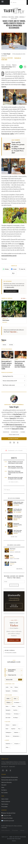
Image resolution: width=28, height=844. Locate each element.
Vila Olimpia (16, 717)
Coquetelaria (9, 743)
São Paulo (11, 344)
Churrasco (8, 736)
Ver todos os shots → (14, 482)
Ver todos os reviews (14, 438)
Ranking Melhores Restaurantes (9, 777)
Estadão (17, 416)
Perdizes (14, 706)
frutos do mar (5, 133)
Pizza (19, 728)
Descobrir (3, 785)
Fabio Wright (6, 54)
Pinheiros (16, 687)
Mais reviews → (19, 568)
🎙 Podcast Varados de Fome (8, 813)
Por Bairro (4, 790)
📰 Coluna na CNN (6, 815)
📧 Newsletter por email (7, 820)
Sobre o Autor (4, 799)
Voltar (13, 840)
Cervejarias (17, 743)
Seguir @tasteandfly (11, 291)
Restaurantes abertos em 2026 (9, 780)
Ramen (7, 728)
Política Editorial (5, 801)
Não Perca (11, 16)
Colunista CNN (6, 432)
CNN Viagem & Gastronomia (14, 424)
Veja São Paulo (17, 414)
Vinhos (16, 16)
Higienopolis (8, 691)
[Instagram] (2, 770)
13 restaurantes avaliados (10, 652)
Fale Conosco (4, 804)
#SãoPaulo (5, 16)
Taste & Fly (13, 418)
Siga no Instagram (14, 605)
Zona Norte (15, 710)
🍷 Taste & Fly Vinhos (7, 818)
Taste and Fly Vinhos (6, 66)
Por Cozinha (4, 792)
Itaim (11, 687)
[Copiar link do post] (25, 66)
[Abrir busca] (21, 2)
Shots (14, 458)
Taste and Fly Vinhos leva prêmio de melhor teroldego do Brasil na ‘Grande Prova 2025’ (18, 147)
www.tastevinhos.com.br (9, 255)
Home (2, 65)
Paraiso (20, 706)
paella (12, 133)
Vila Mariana (17, 713)
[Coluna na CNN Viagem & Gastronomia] (14, 442)
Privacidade (4, 806)
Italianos (8, 725)
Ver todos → (24, 298)
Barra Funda (8, 717)
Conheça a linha (14, 640)
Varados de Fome (21, 426)
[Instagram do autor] (10, 442)
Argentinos (13, 728)
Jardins (7, 687)
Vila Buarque (9, 713)
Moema (8, 706)
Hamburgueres (9, 732)
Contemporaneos (16, 736)
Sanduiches (16, 732)
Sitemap (22, 830)
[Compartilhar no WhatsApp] (21, 66)
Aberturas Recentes (6, 782)
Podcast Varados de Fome (14, 434)
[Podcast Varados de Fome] (17, 442)
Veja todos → (14, 332)
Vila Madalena (15, 691)
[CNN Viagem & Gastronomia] (6, 770)
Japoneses (14, 725)
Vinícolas (22, 16)
